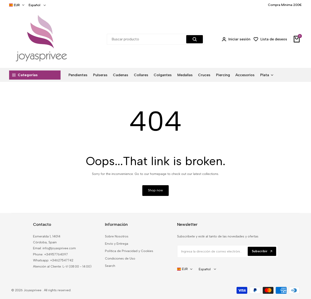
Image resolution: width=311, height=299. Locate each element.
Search (110, 266)
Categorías (28, 75)
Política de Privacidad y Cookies (129, 251)
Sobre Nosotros (116, 236)
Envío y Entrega (116, 244)
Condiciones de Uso (120, 258)
